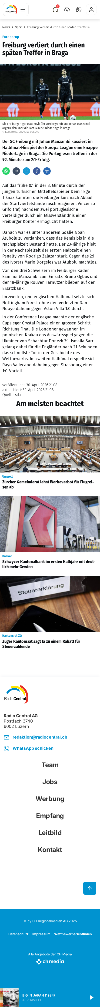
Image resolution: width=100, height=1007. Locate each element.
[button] (78, 9)
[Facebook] (36, 171)
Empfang (50, 816)
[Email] (26, 171)
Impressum (41, 934)
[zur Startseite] (11, 9)
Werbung (50, 799)
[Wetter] (67, 9)
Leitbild (50, 833)
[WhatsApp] (6, 171)
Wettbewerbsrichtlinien (73, 934)
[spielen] (91, 997)
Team (50, 765)
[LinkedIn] (47, 171)
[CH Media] (50, 960)
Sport (18, 27)
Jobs (50, 782)
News (6, 27)
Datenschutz (18, 934)
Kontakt (50, 850)
